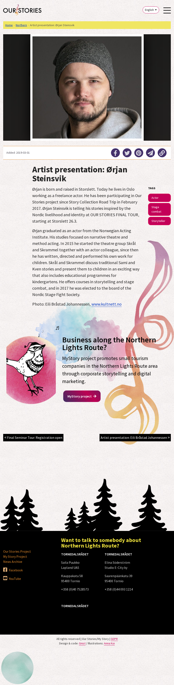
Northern (21, 25)
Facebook (15, 570)
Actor (155, 198)
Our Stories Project (17, 551)
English (149, 10)
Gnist (82, 643)
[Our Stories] (22, 9)
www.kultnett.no (106, 304)
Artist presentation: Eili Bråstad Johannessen (134, 437)
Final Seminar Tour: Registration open (34, 437)
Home (9, 25)
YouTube (14, 578)
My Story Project (15, 556)
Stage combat (156, 209)
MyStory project (79, 396)
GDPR (114, 639)
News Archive (12, 561)
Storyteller (158, 221)
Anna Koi (109, 643)
